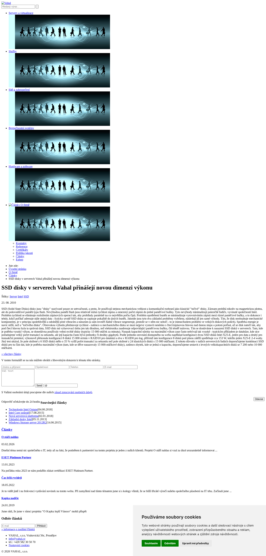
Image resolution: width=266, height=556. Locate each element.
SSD (26, 296)
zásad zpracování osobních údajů (73, 392)
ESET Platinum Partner (16, 457)
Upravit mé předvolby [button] (195, 543)
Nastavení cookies (19, 545)
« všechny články (11, 354)
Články (20, 256)
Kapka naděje (10, 498)
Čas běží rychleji (11, 477)
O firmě (13, 272)
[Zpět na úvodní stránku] (6, 3)
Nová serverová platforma (23, 415)
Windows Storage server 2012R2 (28, 422)
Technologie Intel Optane (23, 409)
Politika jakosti (24, 253)
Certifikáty (22, 249)
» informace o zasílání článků (18, 529)
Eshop (19, 259)
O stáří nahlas (9, 436)
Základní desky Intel (20, 419)
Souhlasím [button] (151, 543)
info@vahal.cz (17, 538)
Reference (22, 246)
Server (13, 296)
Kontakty (21, 243)
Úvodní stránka (17, 268)
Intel (20, 296)
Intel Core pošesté (19, 412)
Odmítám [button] (170, 543)
